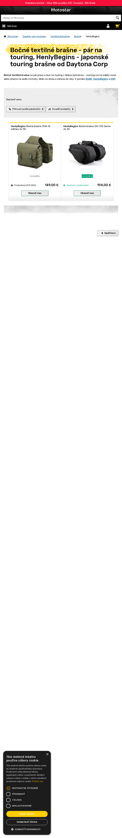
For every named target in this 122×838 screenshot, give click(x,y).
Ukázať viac (35, 193)
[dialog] (27, 793)
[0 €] (117, 25)
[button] (27, 829)
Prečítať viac (37, 781)
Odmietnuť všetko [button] (27, 822)
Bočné (77, 36)
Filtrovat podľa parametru (26, 109)
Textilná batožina (59, 36)
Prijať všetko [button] (27, 814)
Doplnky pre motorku (34, 36)
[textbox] (61, 17)
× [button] (47, 754)
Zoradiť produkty (61, 109)
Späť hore (110, 233)
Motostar (12, 36)
